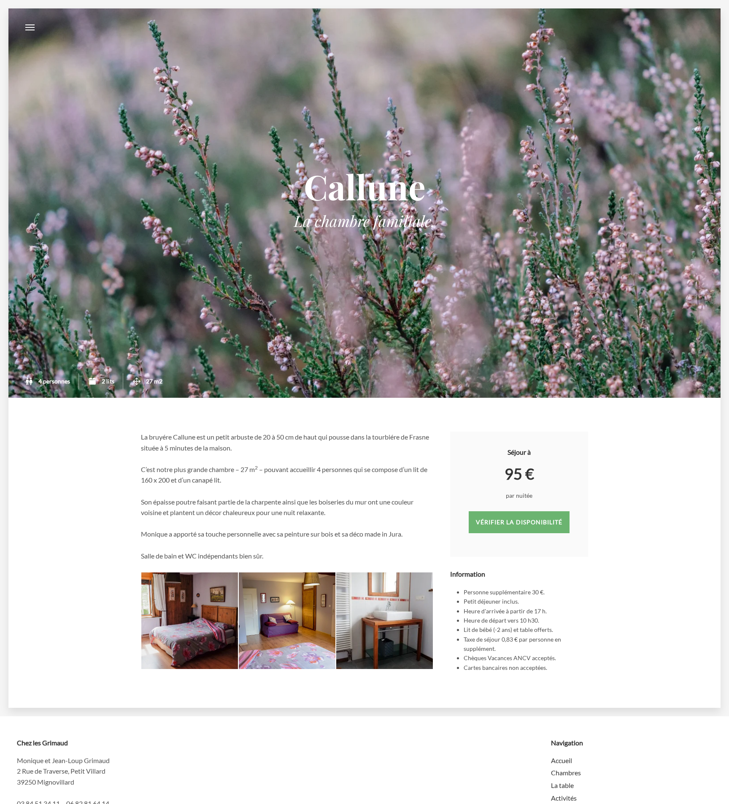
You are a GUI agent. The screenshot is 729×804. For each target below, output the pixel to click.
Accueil (561, 760)
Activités (564, 798)
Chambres (566, 773)
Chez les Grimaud (364, 27)
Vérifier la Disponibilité (519, 522)
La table (562, 785)
